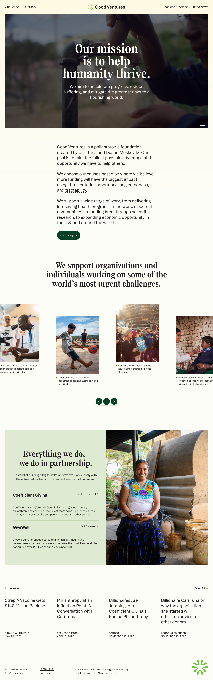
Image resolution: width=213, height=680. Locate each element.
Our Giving (12, 7)
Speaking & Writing (175, 7)
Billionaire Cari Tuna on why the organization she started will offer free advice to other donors (183, 611)
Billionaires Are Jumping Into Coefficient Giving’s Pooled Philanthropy (128, 608)
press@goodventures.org (115, 669)
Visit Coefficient (87, 494)
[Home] (106, 7)
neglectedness (133, 184)
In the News (200, 7)
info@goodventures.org (106, 673)
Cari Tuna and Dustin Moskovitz (108, 152)
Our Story (29, 7)
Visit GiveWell (88, 526)
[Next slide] (114, 401)
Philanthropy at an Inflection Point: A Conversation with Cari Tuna (74, 608)
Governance (46, 673)
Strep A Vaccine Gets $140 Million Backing (25, 603)
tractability (75, 190)
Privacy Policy (47, 668)
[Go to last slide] (99, 401)
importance (106, 184)
